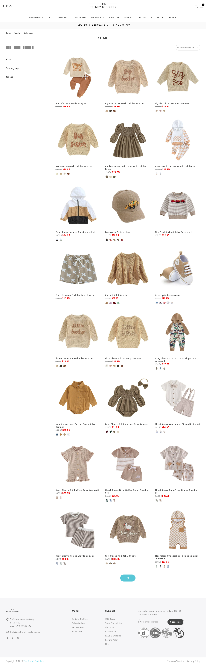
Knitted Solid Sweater (117, 295)
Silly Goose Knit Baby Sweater (121, 556)
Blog (107, 644)
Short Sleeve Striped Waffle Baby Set (75, 556)
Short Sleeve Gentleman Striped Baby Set (177, 424)
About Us (109, 627)
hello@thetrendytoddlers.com (25, 632)
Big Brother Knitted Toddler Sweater (125, 103)
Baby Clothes (78, 623)
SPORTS (142, 17)
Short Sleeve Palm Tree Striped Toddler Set (176, 491)
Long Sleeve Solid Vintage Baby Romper (126, 424)
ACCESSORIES (157, 17)
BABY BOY (129, 17)
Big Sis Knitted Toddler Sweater (172, 103)
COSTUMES (61, 17)
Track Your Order (113, 623)
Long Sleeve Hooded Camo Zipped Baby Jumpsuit (177, 359)
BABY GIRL (114, 17)
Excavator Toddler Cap (118, 232)
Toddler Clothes (80, 619)
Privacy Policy (193, 661)
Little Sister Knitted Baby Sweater (123, 358)
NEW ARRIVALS (35, 17)
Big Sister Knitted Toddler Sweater (74, 166)
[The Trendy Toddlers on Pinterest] (7, 6)
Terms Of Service (175, 661)
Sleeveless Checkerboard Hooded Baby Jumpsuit (176, 557)
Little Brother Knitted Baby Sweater (74, 358)
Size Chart (77, 631)
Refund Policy (111, 640)
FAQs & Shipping (113, 635)
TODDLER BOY (97, 17)
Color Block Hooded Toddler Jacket (75, 232)
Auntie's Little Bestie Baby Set (71, 103)
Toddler (17, 33)
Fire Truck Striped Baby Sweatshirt (173, 232)
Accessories (78, 627)
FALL (50, 17)
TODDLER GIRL (79, 17)
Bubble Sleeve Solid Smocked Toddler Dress (125, 167)
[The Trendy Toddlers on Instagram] (10, 6)
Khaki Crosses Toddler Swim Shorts (74, 295)
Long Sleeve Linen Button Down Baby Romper (75, 425)
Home (8, 33)
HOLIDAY (173, 17)
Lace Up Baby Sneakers (167, 295)
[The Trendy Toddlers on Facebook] (3, 6)
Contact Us (110, 631)
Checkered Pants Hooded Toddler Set (175, 166)
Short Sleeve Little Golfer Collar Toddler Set (127, 491)
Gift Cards (110, 619)
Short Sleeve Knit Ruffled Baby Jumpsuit (77, 490)
